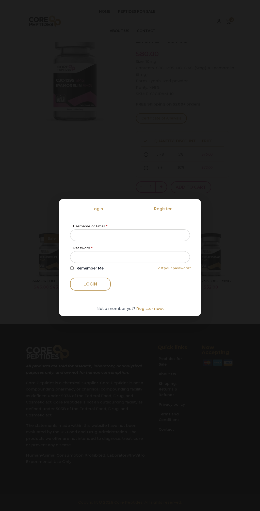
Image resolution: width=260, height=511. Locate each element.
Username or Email (90, 226)
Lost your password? (173, 268)
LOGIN (90, 284)
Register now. (150, 308)
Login (97, 208)
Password (82, 248)
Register (163, 208)
